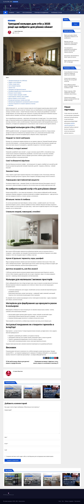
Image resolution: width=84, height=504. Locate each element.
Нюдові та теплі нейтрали (15, 82)
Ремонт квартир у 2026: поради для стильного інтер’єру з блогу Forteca (70, 93)
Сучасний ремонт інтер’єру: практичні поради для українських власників (71, 73)
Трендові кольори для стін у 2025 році (18, 80)
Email (6, 443)
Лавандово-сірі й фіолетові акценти (17, 89)
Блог (18, 12)
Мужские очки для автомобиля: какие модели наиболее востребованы (71, 43)
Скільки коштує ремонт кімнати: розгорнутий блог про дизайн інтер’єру (71, 99)
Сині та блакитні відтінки (14, 85)
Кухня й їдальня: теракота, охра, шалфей (18, 96)
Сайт (6, 450)
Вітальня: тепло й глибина (15, 93)
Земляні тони (12, 87)
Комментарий (8, 410)
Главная (11, 12)
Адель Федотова (18, 31)
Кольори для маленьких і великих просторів (19, 100)
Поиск (66, 19)
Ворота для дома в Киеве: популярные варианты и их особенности (71, 37)
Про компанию (27, 12)
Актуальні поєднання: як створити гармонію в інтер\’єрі (22, 103)
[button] (77, 12)
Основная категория (10, 476)
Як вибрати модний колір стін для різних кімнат (20, 91)
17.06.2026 (28, 481)
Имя (6, 437)
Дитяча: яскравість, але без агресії (17, 98)
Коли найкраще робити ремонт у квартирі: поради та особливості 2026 (71, 86)
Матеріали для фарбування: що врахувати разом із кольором (23, 101)
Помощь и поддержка (41, 12)
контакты (23, 501)
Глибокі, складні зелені (14, 84)
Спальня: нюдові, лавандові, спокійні (18, 94)
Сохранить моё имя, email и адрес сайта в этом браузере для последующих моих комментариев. (29, 456)
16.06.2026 (67, 481)
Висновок (11, 105)
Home (60, 501)
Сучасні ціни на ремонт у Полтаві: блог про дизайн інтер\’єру (70, 80)
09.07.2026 (9, 481)
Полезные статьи (56, 12)
